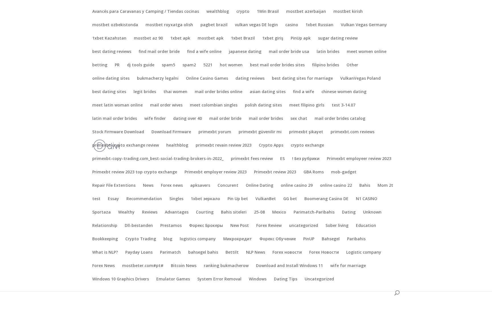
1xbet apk (180, 38)
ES (282, 159)
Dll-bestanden (139, 225)
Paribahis (356, 239)
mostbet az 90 (148, 38)
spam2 (189, 65)
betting (99, 65)
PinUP (308, 239)
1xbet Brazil (243, 38)
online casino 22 (336, 185)
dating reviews (250, 78)
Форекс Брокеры (206, 225)
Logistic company (363, 252)
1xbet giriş (272, 38)
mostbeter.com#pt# (142, 266)
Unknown (372, 212)
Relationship (104, 225)
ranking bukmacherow (226, 266)
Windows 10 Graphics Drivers (120, 279)
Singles (176, 199)
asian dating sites (268, 92)
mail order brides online (218, 92)
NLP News (255, 252)
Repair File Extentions (114, 185)
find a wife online (204, 52)
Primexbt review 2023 (275, 172)
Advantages (176, 212)
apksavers (200, 185)
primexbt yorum (214, 132)
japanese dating (245, 52)
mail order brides (266, 118)
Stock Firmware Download (118, 132)
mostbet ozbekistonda (115, 25)
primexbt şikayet (306, 132)
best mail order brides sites (277, 65)
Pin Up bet (237, 199)
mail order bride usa (289, 52)
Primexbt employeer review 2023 (359, 159)
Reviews (149, 212)
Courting (205, 212)
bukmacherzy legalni (158, 78)
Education (366, 225)
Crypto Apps (271, 145)
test (96, 199)
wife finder (155, 118)
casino (291, 25)
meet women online (366, 52)
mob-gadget (343, 172)
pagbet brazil (213, 25)
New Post (239, 225)
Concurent (228, 185)
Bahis (364, 185)
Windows (257, 279)
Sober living (336, 225)
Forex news (172, 185)
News (148, 185)
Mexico (279, 212)
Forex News (103, 266)
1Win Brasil (268, 11)
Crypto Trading (140, 239)
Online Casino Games (207, 78)
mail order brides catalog (340, 118)
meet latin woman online (117, 105)
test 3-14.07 (343, 105)
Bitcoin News (183, 266)
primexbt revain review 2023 (223, 145)
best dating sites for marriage (302, 78)
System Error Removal (219, 279)
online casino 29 (297, 185)
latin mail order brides (114, 118)
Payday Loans (139, 252)
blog (167, 239)
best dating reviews (111, 52)
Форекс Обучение (277, 239)
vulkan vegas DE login (256, 25)
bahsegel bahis (203, 252)
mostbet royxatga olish (169, 25)
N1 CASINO (366, 199)
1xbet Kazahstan (109, 38)
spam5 (168, 65)
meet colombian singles (213, 105)
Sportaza (101, 212)
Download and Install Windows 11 (289, 266)
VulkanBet (265, 199)
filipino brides (325, 65)
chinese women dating (343, 92)
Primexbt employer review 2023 (215, 172)
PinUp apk (301, 38)
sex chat (298, 118)
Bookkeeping (105, 239)
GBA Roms (314, 172)
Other (352, 65)
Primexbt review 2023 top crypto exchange (134, 172)
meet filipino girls (306, 105)
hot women (231, 65)
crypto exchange (307, 145)
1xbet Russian (319, 25)
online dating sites (111, 78)
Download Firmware (171, 132)
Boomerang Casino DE (326, 199)
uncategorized (303, 225)
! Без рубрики (305, 159)
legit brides (145, 92)
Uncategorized (319, 279)
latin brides (328, 52)
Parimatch (170, 252)
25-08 (259, 212)
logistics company (198, 239)
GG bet (290, 199)
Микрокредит (237, 239)
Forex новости (287, 252)
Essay (113, 199)
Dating (349, 212)
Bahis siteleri (234, 212)
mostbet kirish (348, 11)
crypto (242, 11)
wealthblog (217, 11)
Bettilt (232, 252)
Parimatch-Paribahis (314, 212)
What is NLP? (105, 252)
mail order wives (166, 105)
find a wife (303, 92)
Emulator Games (173, 279)
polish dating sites (263, 105)
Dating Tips (285, 279)
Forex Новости (324, 252)
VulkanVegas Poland (360, 78)
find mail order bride (159, 52)
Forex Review (269, 225)
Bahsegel (331, 239)
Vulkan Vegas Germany (364, 25)
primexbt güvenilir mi (260, 132)
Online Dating (259, 185)
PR (117, 65)
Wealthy (126, 212)
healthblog (177, 145)
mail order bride (225, 118)
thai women (175, 92)
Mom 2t (385, 185)
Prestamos (171, 225)
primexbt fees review (252, 159)
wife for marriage (348, 266)
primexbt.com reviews (352, 132)
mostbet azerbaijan (306, 11)
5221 (207, 65)
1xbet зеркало (205, 199)
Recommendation (144, 199)
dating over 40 (187, 118)
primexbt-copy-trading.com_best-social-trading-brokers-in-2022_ (158, 159)
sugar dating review (338, 38)
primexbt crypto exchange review (125, 145)
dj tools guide (140, 65)
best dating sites (109, 92)
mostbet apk (211, 38)
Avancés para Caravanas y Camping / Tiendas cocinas (145, 11)
